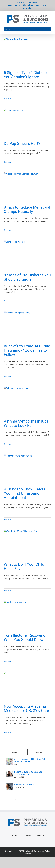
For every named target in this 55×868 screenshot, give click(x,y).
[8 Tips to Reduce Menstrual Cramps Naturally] (27, 187)
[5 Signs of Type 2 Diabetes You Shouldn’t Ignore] (27, 53)
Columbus (26, 835)
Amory (14, 835)
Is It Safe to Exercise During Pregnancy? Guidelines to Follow (27, 350)
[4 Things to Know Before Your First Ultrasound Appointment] (27, 469)
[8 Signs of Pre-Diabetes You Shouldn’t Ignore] (27, 255)
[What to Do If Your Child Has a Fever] (27, 545)
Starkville (39, 835)
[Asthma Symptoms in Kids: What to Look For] (27, 402)
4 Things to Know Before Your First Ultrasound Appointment (25, 493)
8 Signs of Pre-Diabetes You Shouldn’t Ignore (27, 277)
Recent (39, 752)
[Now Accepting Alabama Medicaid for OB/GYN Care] (27, 687)
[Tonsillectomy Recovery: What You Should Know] (27, 616)
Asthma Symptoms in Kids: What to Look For (27, 423)
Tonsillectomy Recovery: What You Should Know (24, 637)
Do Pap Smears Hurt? (22, 143)
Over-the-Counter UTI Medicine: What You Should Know (30, 760)
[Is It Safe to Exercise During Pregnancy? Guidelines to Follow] (27, 326)
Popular (15, 752)
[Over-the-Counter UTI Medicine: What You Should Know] (9, 759)
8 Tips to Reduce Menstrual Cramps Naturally (27, 209)
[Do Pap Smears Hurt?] (27, 124)
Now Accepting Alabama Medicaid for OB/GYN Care (26, 708)
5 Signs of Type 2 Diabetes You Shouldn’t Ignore (26, 74)
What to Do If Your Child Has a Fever (24, 566)
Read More (7, 98)
